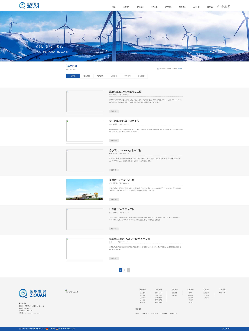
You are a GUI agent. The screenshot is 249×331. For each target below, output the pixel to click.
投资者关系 (206, 293)
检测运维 (114, 76)
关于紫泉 (142, 289)
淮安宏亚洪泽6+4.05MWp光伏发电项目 (129, 238)
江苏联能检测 (158, 295)
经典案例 (174, 69)
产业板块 (158, 289)
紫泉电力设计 (158, 293)
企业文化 (142, 300)
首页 (113, 7)
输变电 (180, 69)
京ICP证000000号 (41, 328)
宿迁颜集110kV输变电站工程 (124, 121)
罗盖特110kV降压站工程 (121, 180)
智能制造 (141, 76)
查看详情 (114, 111)
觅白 (229, 328)
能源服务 (174, 293)
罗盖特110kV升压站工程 (121, 209)
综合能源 (100, 76)
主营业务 (174, 289)
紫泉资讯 (206, 289)
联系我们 (222, 292)
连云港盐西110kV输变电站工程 (125, 91)
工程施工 (127, 76)
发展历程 (142, 297)
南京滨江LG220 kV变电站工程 (125, 150)
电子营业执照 (51, 328)
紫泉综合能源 (158, 302)
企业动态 (206, 295)
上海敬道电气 (158, 297)
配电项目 (87, 76)
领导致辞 (142, 295)
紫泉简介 (142, 293)
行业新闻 (206, 297)
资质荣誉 (142, 302)
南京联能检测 (154, 313)
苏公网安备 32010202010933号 (66, 328)
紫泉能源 (169, 69)
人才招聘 (222, 289)
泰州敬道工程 (158, 300)
